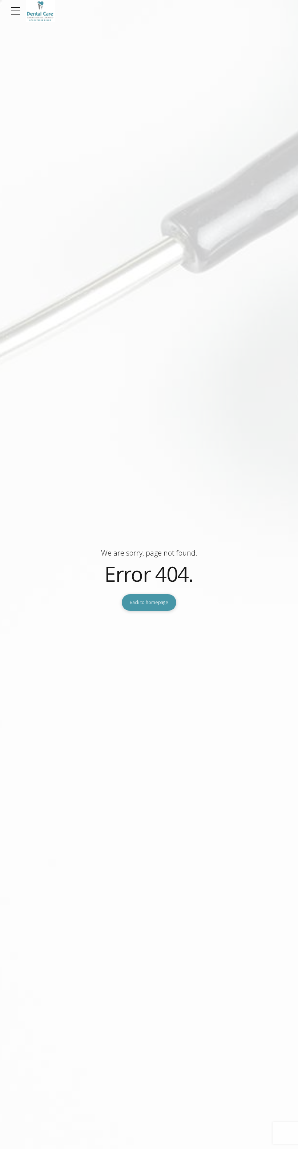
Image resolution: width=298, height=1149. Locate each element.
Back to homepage (149, 602)
